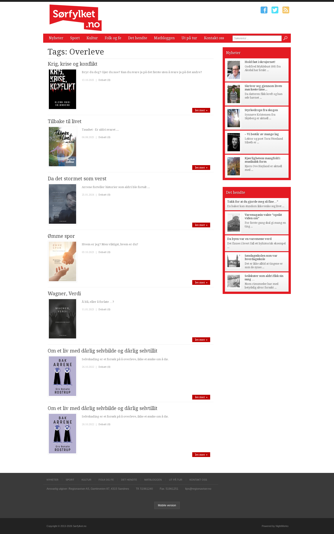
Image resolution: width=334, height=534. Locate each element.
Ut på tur (189, 38)
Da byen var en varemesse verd (249, 239)
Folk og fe (113, 38)
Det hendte (137, 38)
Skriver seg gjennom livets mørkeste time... (263, 87)
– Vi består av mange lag (262, 134)
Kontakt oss (214, 38)
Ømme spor (61, 236)
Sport (75, 38)
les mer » (201, 110)
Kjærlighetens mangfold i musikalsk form (262, 159)
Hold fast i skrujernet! (260, 62)
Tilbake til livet (65, 121)
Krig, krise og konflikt (72, 64)
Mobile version (167, 505)
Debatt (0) (104, 80)
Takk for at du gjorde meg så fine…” (252, 201)
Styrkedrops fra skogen (261, 110)
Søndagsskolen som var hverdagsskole (261, 257)
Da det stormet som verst (77, 178)
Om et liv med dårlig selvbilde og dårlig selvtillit (102, 351)
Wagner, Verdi (64, 293)
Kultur (92, 38)
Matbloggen (164, 38)
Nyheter (56, 38)
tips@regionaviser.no (198, 488)
